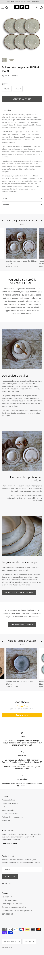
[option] (22, 34)
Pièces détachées (8, 800)
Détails (4, 198)
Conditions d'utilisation (10, 813)
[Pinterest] (9, 883)
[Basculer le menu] (2, 7)
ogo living (9, 947)
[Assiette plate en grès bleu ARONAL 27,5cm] (21, 663)
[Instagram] (6, 883)
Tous (22, 224)
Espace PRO (6, 820)
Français (28, 941)
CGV (3, 807)
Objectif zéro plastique (10, 803)
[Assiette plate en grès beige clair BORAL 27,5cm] (21, 243)
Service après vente (9, 900)
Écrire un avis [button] (22, 715)
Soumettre (10, 876)
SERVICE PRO (7, 914)
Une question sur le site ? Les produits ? (17, 911)
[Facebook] (3, 883)
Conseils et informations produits (14, 907)
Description (6, 110)
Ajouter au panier (22, 99)
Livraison (5, 205)
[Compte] (36, 7)
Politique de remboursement (12, 817)
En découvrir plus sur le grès (19, 592)
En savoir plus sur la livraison (12, 904)
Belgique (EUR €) (10, 941)
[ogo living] (22, 8)
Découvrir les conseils (22, 624)
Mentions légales (8, 810)
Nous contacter (7, 897)
